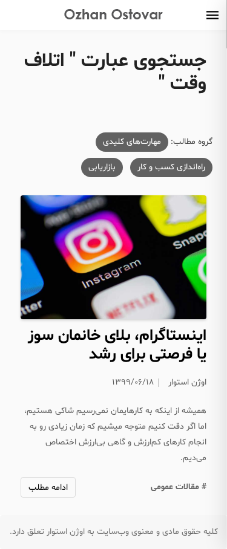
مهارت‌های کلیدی (132, 142)
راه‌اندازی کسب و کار (171, 167)
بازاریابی (102, 167)
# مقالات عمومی (178, 487)
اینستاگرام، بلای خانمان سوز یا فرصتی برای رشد (117, 345)
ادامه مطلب (48, 487)
